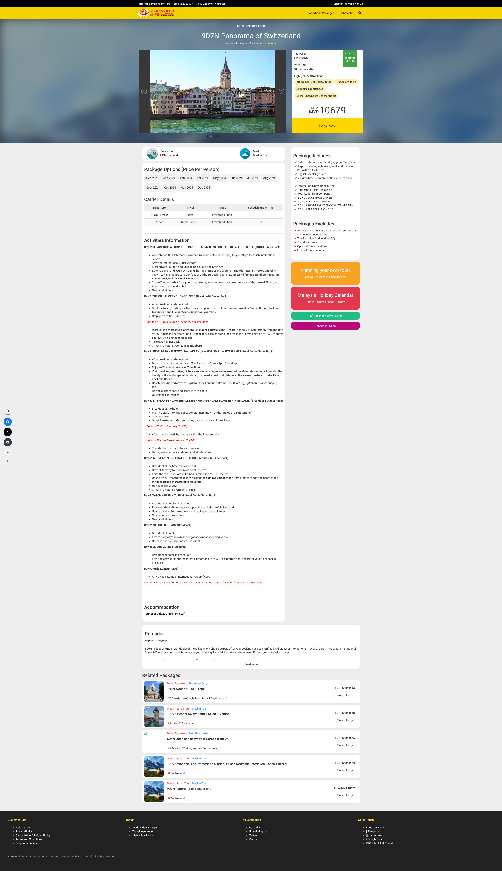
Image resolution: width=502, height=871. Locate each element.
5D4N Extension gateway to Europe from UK (198, 739)
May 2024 (219, 178)
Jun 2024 (236, 178)
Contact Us (346, 13)
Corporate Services (27, 843)
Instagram (375, 835)
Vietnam (254, 839)
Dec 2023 (152, 178)
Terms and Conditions (29, 839)
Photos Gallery (375, 827)
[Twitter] (8, 432)
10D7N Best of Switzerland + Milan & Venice (198, 714)
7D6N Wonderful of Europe (186, 689)
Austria (175, 698)
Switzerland (257, 43)
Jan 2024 (169, 178)
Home (229, 43)
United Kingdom (258, 831)
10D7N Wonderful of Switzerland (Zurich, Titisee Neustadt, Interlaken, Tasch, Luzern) (227, 764)
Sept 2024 (152, 187)
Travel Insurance (142, 831)
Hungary (190, 748)
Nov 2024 (187, 187)
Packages (241, 43)
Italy (174, 723)
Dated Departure (177, 683)
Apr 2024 (202, 178)
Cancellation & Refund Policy (33, 835)
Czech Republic (195, 698)
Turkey (253, 835)
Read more (251, 664)
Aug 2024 (269, 178)
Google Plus (374, 839)
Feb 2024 (186, 178)
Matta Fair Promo (143, 835)
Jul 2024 (252, 178)
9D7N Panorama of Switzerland (189, 789)
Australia (254, 827)
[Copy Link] (8, 442)
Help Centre (23, 827)
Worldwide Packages (321, 13)
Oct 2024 (170, 187)
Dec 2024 (204, 187)
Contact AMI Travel (381, 843)
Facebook (373, 831)
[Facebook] (8, 422)
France (175, 748)
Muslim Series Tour (178, 708)
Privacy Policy (24, 831)
